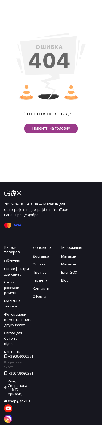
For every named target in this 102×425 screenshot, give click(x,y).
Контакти (41, 288)
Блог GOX (69, 272)
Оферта (39, 296)
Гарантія (40, 280)
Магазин (68, 256)
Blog (64, 280)
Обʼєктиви (12, 260)
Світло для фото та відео (13, 338)
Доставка (41, 256)
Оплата (39, 264)
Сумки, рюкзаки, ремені (12, 287)
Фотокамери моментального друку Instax (18, 319)
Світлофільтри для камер (16, 271)
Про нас (39, 272)
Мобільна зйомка (12, 303)
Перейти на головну (51, 128)
